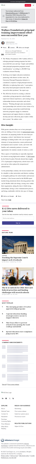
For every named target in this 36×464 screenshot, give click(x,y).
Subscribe (27, 5)
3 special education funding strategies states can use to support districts (16, 316)
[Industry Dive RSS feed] (13, 398)
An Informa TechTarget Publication (18, 1)
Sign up (18, 223)
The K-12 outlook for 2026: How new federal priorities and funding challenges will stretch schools (17, 290)
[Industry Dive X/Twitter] (9, 398)
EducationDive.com (12, 13)
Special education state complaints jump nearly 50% (19, 333)
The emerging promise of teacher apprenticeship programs (18, 308)
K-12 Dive (14, 21)
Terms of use (14, 455)
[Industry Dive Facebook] (6, 398)
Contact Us (4, 414)
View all (4, 384)
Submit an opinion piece (22, 414)
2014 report (30, 156)
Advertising (18, 408)
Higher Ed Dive (19, 426)
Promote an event (20, 416)
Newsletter (4, 416)
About (3, 408)
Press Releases (5, 424)
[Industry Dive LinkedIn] (2, 398)
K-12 (10, 200)
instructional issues (28, 132)
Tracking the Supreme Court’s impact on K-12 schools (15, 258)
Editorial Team (5, 411)
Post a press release (13, 384)
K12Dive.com (24, 13)
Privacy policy (5, 455)
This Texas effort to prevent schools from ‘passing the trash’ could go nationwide (18, 325)
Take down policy (24, 455)
